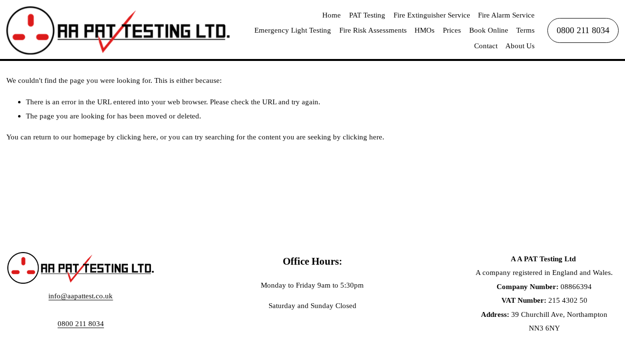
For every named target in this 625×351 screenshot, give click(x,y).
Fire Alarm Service (506, 15)
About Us (520, 45)
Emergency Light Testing (292, 30)
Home (331, 15)
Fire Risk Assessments (373, 30)
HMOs (425, 30)
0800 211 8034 (583, 30)
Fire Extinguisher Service (432, 15)
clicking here (136, 137)
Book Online (488, 30)
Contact (486, 45)
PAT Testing (367, 15)
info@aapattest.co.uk (80, 296)
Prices (452, 30)
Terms (525, 30)
